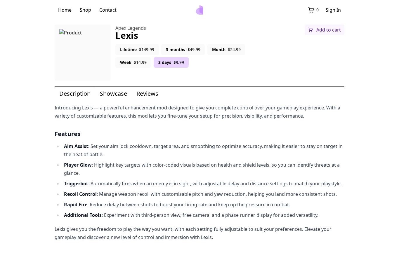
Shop (85, 10)
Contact (108, 10)
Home (65, 10)
